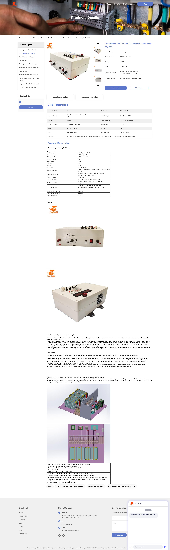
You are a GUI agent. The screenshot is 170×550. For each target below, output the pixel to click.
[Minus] (165, 504)
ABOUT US (23, 516)
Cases (21, 530)
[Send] (165, 547)
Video (21, 523)
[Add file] (131, 547)
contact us (127, 4)
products (99, 4)
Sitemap (39, 548)
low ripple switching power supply (121, 486)
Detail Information (60, 97)
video (108, 4)
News (21, 527)
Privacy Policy (31, 548)
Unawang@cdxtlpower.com (70, 530)
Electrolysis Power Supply (41, 38)
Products (29, 38)
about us (89, 4)
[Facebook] (63, 536)
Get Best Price (115, 88)
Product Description (89, 97)
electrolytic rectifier (95, 486)
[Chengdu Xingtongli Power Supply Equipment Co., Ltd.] (14, 3)
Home (79, 4)
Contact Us (23, 534)
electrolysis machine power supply (70, 486)
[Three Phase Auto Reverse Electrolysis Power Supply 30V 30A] (69, 65)
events (117, 4)
